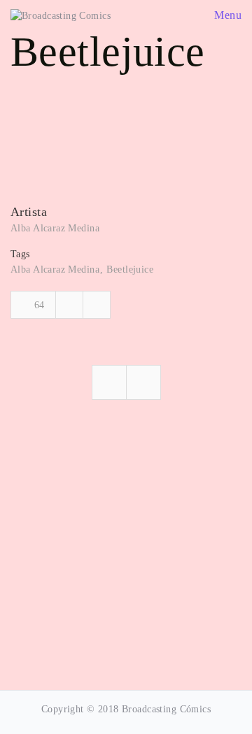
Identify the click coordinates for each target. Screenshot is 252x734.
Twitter (97, 305)
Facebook (69, 305)
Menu (226, 15)
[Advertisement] (126, 546)
